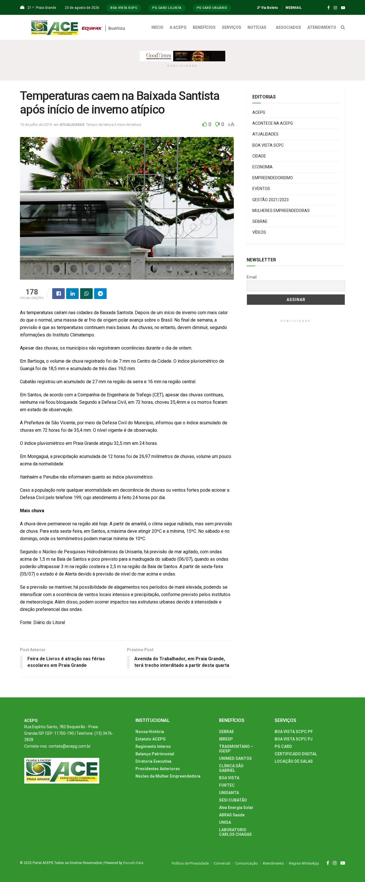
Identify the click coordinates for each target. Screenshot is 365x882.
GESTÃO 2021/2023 (270, 199)
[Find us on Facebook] (328, 8)
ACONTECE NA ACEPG (272, 123)
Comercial (222, 863)
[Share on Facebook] (58, 293)
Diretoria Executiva (153, 761)
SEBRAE (259, 221)
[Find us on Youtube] (343, 8)
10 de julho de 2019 (36, 124)
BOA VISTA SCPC (268, 145)
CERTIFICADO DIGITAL (296, 754)
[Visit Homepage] (79, 27)
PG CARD (283, 746)
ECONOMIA (262, 167)
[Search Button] (343, 27)
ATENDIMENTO (321, 27)
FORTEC (227, 785)
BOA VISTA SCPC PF (294, 731)
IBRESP (226, 739)
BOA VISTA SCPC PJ (294, 739)
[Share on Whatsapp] (86, 293)
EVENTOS (261, 188)
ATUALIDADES (72, 124)
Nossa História (149, 731)
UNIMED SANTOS (235, 758)
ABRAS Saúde (232, 815)
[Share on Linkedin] (72, 293)
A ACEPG (178, 27)
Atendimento (273, 863)
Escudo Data (133, 863)
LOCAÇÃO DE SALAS (294, 761)
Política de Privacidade (190, 863)
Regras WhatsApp (304, 863)
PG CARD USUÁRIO (212, 8)
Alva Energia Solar (236, 807)
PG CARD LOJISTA (167, 8)
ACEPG (258, 112)
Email (252, 277)
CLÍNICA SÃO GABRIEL (231, 768)
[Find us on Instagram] (335, 8)
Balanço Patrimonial (154, 754)
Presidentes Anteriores (157, 768)
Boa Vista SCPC (123, 8)
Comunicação (246, 863)
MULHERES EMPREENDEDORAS (281, 210)
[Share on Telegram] (100, 293)
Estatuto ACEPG (150, 739)
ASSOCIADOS (288, 27)
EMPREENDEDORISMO (272, 177)
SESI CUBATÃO (233, 800)
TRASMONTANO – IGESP (236, 748)
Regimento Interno (153, 746)
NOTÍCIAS (257, 27)
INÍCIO (157, 27)
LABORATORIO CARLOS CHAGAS (235, 832)
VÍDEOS (259, 232)
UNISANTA (229, 792)
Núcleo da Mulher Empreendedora (167, 776)
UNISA (225, 822)
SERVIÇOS (231, 27)
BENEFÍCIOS (204, 27)
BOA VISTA (229, 778)
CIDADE (259, 156)
